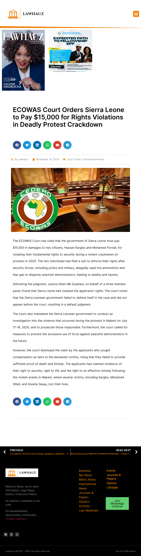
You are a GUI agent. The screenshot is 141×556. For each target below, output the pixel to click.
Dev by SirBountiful (125, 551)
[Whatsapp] (17, 534)
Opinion (112, 483)
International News (93, 159)
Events (111, 470)
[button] (136, 14)
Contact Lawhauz (16, 518)
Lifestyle (112, 487)
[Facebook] (6, 534)
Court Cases (74, 159)
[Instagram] (11, 534)
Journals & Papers (114, 477)
